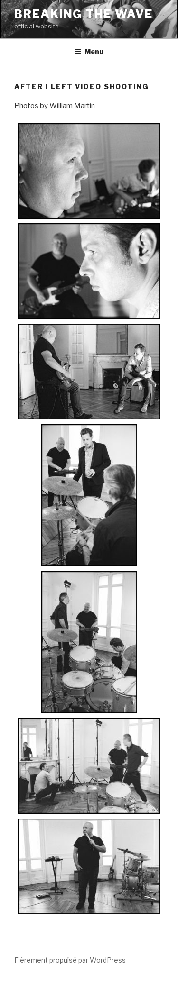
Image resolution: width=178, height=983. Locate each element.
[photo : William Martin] (89, 173)
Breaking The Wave (83, 14)
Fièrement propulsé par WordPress (70, 960)
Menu (93, 51)
